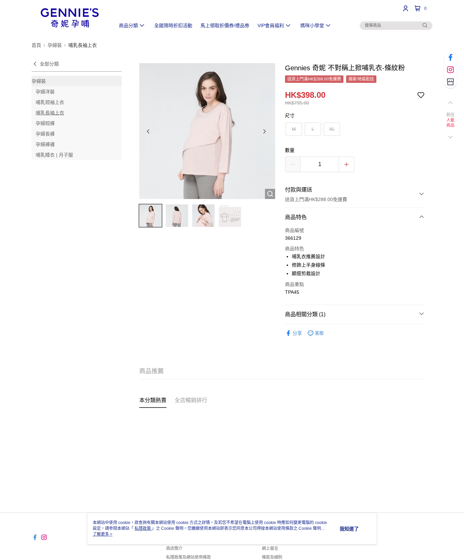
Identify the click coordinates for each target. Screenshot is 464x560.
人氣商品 (450, 123)
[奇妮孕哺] (69, 18)
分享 (297, 333)
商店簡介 (174, 548)
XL (332, 129)
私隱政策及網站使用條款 (188, 557)
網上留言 (270, 548)
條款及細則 (272, 557)
